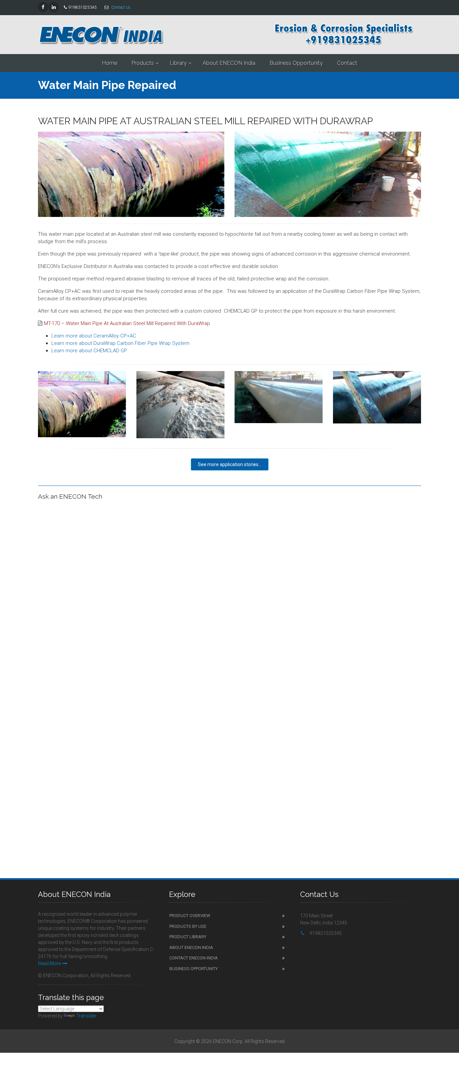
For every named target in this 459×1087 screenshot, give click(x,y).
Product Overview (189, 915)
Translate (86, 1015)
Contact (347, 63)
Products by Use (187, 926)
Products (142, 63)
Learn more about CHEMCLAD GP (89, 351)
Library (178, 63)
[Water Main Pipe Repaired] (82, 404)
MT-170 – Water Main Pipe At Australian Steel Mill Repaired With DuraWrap (127, 323)
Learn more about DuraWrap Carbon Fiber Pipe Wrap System (120, 343)
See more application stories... (229, 464)
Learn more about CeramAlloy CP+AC (93, 336)
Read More (49, 963)
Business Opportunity (296, 63)
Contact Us (121, 7)
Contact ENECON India (193, 957)
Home (109, 63)
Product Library (187, 936)
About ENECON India (229, 63)
